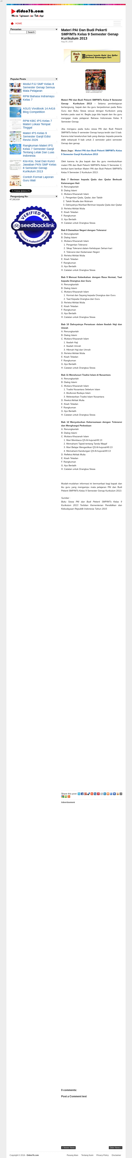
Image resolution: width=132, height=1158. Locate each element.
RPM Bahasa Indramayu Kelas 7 (38, 98)
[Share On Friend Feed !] (111, 793)
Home (18, 23)
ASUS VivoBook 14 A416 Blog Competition (39, 110)
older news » (116, 1148)
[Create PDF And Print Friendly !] (65, 796)
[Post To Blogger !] (108, 793)
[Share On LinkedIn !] (105, 793)
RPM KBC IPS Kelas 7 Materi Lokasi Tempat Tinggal (37, 124)
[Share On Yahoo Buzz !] (117, 793)
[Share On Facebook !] (82, 793)
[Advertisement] (91, 650)
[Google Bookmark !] (62, 796)
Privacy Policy (102, 1155)
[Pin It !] (98, 793)
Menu (117, 23)
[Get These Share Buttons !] (121, 793)
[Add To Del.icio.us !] (88, 793)
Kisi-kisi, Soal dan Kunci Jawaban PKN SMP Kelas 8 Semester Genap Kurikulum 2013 (39, 166)
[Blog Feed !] (69, 796)
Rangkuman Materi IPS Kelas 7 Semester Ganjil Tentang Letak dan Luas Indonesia (38, 150)
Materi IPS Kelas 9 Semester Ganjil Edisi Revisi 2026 (37, 136)
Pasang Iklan (72, 1155)
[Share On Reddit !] (101, 793)
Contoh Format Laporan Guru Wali (38, 178)
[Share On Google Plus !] (85, 793)
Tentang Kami (87, 1155)
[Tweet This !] (79, 793)
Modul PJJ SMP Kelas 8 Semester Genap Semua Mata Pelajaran (39, 87)
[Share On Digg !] (95, 793)
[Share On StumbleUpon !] (92, 793)
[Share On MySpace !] (114, 793)
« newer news (68, 1148)
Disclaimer (116, 1155)
